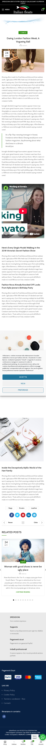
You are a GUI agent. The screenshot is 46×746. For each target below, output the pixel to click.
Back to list (23, 522)
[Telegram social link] (34, 515)
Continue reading (23, 592)
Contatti (7, 703)
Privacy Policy (9, 690)
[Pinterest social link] (23, 515)
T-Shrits (26, 23)
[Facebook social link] (11, 515)
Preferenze (23, 390)
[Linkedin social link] (28, 515)
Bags (10, 508)
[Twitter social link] (17, 515)
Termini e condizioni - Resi (14, 699)
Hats (23, 562)
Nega (23, 383)
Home (19, 23)
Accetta (23, 377)
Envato (21, 508)
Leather (34, 508)
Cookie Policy (9, 695)
